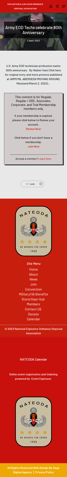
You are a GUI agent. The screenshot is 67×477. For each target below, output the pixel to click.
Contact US (33, 309)
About (33, 274)
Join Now (33, 146)
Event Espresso (41, 378)
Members (33, 304)
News (33, 19)
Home (33, 269)
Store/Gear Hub (33, 299)
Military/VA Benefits (33, 294)
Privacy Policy (44, 472)
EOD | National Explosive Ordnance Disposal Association (25, 6)
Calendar (33, 319)
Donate (33, 314)
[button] (64, 6)
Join (33, 284)
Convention (33, 289)
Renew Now (33, 129)
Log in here (45, 158)
